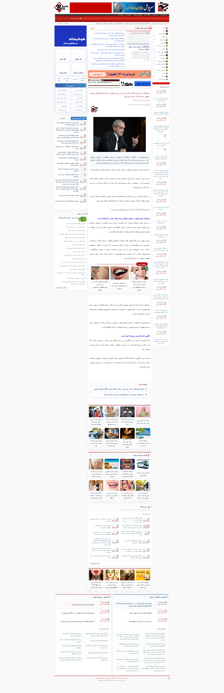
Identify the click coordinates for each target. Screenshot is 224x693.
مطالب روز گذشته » (61, 287)
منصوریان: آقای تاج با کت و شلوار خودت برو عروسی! (96, 658)
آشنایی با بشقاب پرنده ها (79, 251)
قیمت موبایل (79, 102)
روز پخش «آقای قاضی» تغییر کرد (98, 640)
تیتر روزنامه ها (78, 110)
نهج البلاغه (63, 106)
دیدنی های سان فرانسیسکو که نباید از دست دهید (73, 262)
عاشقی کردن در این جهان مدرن (77, 269)
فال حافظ (78, 59)
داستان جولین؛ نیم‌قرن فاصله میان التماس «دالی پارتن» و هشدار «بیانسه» (96, 634)
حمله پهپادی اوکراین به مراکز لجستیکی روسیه (161, 99)
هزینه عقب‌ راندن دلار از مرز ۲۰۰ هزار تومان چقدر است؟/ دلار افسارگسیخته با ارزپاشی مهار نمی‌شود (133, 605)
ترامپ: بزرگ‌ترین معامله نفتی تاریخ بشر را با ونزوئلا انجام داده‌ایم (161, 341)
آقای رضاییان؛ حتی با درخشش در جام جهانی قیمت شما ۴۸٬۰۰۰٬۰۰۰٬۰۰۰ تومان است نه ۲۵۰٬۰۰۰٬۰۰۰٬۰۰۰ (132, 520)
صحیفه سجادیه (62, 110)
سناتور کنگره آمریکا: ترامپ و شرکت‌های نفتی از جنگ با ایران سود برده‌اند (68, 142)
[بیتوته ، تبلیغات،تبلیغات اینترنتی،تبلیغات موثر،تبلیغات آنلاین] (91, 7)
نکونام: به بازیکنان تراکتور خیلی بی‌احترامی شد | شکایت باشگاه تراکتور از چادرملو (70, 658)
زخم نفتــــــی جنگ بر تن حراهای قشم (161, 221)
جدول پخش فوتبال (61, 102)
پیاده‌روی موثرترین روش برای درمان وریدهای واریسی (72, 265)
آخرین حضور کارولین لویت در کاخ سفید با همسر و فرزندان (127, 652)
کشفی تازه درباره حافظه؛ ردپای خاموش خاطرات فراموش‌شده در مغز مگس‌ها (73, 282)
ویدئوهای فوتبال (62, 94)
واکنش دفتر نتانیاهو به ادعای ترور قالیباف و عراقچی (133, 541)
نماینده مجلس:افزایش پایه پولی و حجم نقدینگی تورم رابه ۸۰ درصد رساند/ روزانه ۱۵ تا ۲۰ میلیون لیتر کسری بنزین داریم (154, 660)
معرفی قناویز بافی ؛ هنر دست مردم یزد (75, 227)
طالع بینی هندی (82, 79)
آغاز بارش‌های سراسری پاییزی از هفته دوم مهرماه (161, 311)
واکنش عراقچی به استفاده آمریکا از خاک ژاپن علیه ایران (161, 113)
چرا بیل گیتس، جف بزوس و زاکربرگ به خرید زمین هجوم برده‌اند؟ (71, 273)
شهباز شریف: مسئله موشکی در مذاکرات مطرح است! (102, 526)
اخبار (167, 23)
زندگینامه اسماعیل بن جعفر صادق (77, 230)
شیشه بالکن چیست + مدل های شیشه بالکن (74, 241)
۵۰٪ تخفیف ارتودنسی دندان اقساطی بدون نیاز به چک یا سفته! (124, 394)
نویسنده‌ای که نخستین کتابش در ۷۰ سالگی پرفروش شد (77, 613)
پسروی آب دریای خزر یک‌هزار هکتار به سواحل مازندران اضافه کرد (128, 645)
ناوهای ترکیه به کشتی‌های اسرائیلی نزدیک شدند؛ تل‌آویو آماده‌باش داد (68, 123)
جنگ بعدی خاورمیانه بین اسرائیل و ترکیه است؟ (100, 556)
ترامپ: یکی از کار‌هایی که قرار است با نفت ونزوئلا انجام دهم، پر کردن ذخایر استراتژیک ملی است (67, 130)
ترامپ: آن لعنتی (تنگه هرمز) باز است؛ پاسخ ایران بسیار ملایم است (155, 645)
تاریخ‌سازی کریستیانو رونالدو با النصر (97, 652)
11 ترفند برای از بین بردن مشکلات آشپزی (74, 255)
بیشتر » (92, 28)
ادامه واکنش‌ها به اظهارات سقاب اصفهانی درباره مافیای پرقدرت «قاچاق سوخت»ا (108, 65)
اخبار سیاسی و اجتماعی (158, 23)
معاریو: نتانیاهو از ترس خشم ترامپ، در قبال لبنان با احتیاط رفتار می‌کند (161, 281)
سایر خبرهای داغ (95, 563)
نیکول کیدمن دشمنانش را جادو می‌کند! (83, 604)
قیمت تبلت (79, 106)
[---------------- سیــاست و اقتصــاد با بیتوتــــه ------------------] (158, 597)
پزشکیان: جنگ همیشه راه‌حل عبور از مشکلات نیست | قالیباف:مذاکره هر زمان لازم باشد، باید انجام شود (108, 59)
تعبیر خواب (59, 79)
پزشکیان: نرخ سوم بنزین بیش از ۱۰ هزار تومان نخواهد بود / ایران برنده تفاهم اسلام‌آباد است (107, 45)
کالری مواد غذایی (61, 98)
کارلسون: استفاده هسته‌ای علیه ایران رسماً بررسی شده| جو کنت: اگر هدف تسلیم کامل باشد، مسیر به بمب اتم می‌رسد (161, 174)
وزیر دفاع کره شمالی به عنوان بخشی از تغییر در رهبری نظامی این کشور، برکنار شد (67, 153)
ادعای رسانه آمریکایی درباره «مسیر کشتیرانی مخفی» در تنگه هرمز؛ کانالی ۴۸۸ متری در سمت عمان (161, 264)
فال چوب (74, 79)
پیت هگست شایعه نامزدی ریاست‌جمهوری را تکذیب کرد (161, 249)
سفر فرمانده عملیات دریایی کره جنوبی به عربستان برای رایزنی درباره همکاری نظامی (161, 296)
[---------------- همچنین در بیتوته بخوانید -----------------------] (100, 597)
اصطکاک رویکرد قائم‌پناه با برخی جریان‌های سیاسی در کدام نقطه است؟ (108, 40)
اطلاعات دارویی (62, 90)
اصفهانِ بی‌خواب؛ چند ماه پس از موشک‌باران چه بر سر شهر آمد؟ (102, 533)
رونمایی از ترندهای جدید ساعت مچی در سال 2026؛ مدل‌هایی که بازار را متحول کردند (131, 533)
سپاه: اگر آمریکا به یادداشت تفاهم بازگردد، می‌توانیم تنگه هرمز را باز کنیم (107, 54)
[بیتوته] (61, 12)
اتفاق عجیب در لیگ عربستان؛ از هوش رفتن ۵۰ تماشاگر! (71, 652)
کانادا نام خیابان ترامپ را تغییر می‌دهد (161, 208)
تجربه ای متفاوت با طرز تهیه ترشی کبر (75, 223)
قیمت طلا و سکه (77, 94)
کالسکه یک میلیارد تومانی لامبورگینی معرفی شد (71, 646)
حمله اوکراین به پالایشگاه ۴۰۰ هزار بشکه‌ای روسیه (67, 147)
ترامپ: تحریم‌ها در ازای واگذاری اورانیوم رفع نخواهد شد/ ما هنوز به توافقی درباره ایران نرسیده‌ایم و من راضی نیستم (101, 541)
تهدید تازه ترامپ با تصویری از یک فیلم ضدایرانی (161, 144)
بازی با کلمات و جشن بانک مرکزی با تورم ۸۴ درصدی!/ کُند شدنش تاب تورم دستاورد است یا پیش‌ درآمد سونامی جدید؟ (154, 652)
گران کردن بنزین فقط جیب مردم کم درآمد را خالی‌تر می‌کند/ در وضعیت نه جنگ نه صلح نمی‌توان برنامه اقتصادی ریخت (127, 636)
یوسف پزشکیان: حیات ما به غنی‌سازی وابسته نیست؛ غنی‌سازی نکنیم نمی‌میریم (109, 34)
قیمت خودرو (79, 90)
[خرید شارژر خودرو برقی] (135, 83)
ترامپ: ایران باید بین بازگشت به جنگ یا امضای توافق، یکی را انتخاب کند (131, 550)
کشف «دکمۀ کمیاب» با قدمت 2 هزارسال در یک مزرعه (96, 646)
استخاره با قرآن (78, 73)
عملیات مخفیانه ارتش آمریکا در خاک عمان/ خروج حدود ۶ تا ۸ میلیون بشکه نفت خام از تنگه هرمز (161, 192)
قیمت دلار (79, 98)
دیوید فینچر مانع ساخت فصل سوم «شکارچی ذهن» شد (72, 634)
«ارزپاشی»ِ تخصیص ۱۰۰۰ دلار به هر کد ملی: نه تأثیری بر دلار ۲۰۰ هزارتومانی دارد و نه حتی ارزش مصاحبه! (127, 668)
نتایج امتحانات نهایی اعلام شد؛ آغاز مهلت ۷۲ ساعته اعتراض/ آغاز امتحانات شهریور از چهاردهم (161, 128)
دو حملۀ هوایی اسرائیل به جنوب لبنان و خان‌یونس (161, 157)
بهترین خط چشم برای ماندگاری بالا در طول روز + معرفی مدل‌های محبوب (132, 526)
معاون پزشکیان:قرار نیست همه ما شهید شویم (110, 49)
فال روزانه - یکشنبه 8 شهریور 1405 (76, 278)
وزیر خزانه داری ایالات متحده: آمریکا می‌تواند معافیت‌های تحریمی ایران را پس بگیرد (101, 550)
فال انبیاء (63, 59)
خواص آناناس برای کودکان (78, 244)
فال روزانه (63, 73)
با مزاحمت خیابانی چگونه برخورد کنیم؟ (75, 248)
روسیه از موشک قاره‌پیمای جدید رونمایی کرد (161, 235)
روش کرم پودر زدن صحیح (79, 258)
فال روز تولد (66, 79)
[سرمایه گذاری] (119, 74)
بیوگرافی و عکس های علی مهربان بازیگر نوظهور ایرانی (71, 234)
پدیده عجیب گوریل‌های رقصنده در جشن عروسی (70, 640)
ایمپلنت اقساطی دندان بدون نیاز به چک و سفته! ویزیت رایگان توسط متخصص (119, 389)
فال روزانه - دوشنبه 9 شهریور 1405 (67, 217)
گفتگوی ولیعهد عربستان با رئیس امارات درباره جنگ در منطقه (131, 556)
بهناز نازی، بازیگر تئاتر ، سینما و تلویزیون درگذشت (100, 520)
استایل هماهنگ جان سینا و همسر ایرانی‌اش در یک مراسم (77, 621)
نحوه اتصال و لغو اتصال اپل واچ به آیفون (75, 237)
